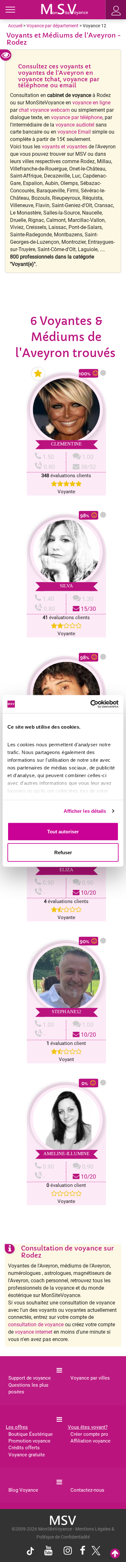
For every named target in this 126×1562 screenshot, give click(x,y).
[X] (94, 1552)
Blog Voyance (23, 1490)
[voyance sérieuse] (63, 1520)
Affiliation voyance (90, 1441)
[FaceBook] (82, 1551)
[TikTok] (32, 1552)
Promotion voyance (29, 1441)
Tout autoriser (63, 831)
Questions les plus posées (28, 1388)
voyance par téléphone (76, 117)
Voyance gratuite (26, 1455)
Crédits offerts (24, 1448)
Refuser (63, 852)
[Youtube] (48, 1551)
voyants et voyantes (64, 147)
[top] (115, 1553)
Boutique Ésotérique (30, 1434)
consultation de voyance (36, 1324)
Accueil (15, 25)
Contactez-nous (87, 1490)
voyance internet (33, 1332)
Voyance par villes (90, 1378)
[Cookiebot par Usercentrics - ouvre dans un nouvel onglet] (91, 704)
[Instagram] (68, 1551)
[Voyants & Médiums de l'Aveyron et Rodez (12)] (64, 9)
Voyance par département (52, 25)
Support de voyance (29, 1378)
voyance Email (74, 132)
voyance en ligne (91, 103)
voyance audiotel (75, 125)
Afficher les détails (85, 811)
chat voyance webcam (44, 110)
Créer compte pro (89, 1434)
